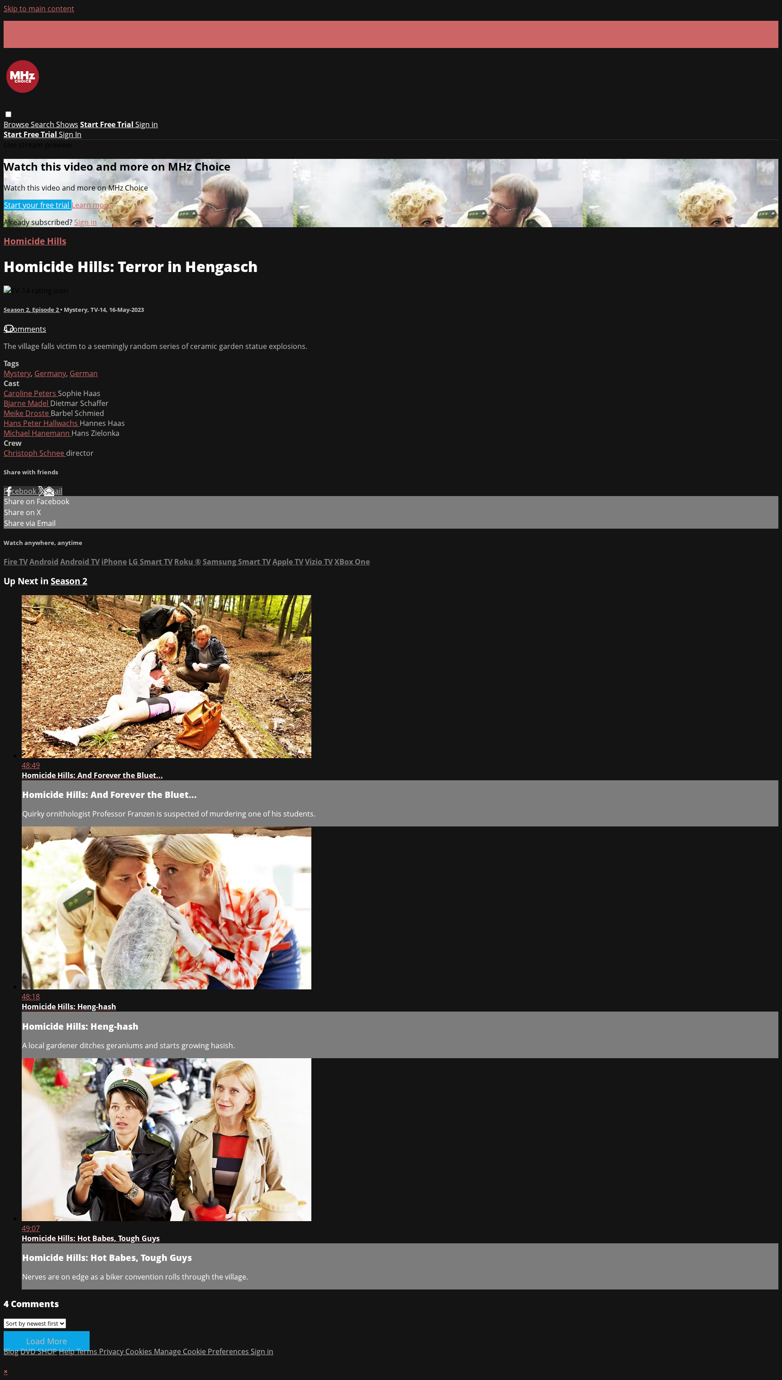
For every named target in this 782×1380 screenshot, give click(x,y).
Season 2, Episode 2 (32, 310)
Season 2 (69, 581)
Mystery (17, 373)
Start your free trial (37, 205)
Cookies (139, 1351)
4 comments (25, 329)
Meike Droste (27, 413)
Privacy (112, 1351)
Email (53, 491)
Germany (50, 373)
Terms (87, 1351)
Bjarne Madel (27, 403)
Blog (11, 1351)
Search (43, 124)
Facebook (21, 491)
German (84, 373)
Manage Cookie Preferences (202, 1351)
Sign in (146, 124)
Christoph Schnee (35, 453)
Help (67, 1351)
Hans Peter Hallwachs (42, 423)
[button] (8, 114)
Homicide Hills (35, 241)
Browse (17, 124)
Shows (67, 124)
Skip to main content (39, 9)
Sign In (70, 134)
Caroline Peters (31, 393)
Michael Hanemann (38, 433)
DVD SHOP (38, 1351)
